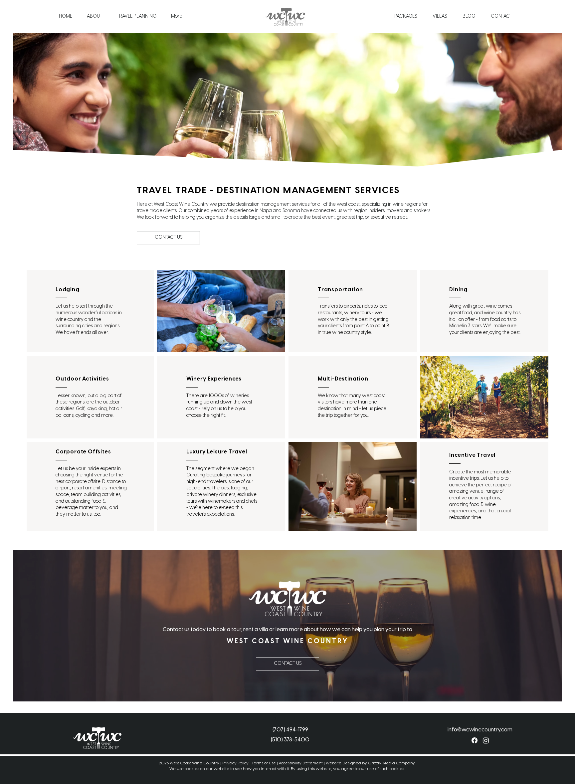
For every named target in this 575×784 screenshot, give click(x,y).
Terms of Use (264, 763)
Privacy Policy (235, 763)
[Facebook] (475, 740)
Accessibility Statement (301, 763)
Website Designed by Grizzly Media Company (370, 763)
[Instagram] (486, 740)
